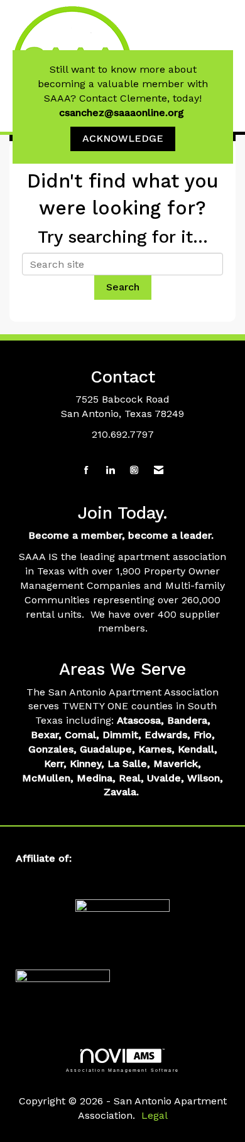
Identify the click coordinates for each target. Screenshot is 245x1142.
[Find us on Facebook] (86, 470)
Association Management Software (122, 1069)
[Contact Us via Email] (159, 470)
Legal (154, 1115)
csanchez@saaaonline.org (123, 113)
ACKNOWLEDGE (122, 138)
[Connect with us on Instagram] (134, 470)
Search (122, 287)
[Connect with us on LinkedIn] (110, 470)
